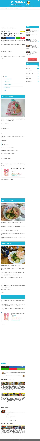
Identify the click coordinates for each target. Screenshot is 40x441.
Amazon (13, 173)
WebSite (11, 420)
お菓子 (28, 68)
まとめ (5, 90)
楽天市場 (19, 173)
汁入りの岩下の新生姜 (7, 78)
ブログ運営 (28, 81)
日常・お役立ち (29, 73)
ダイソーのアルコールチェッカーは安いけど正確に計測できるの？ (31, 41)
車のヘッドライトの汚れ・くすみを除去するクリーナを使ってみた (31, 47)
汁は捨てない (7, 81)
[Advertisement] (13, 18)
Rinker (15, 315)
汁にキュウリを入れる (7, 84)
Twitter (15, 420)
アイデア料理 (4, 363)
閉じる (6, 76)
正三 (6, 410)
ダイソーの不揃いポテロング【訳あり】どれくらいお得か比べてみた (31, 53)
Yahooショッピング (15, 175)
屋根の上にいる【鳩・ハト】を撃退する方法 (33, 35)
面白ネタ (28, 78)
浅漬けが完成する (7, 87)
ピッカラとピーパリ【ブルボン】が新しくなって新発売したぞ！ (31, 31)
